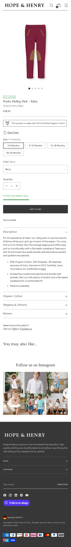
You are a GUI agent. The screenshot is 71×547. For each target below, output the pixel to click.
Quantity (7, 179)
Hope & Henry (25, 522)
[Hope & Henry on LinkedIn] (16, 495)
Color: (9, 161)
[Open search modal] (51, 5)
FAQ (14, 328)
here (43, 268)
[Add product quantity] (17, 186)
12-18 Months (57, 145)
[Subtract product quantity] (6, 186)
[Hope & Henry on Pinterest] (22, 495)
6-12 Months (35, 145)
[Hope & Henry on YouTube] (27, 495)
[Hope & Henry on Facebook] (5, 495)
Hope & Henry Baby (13, 105)
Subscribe (62, 484)
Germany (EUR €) (14, 517)
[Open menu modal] (66, 5)
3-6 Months (13, 145)
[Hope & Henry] (24, 5)
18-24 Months (13, 152)
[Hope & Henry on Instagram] (11, 495)
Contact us (26, 328)
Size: (12, 139)
